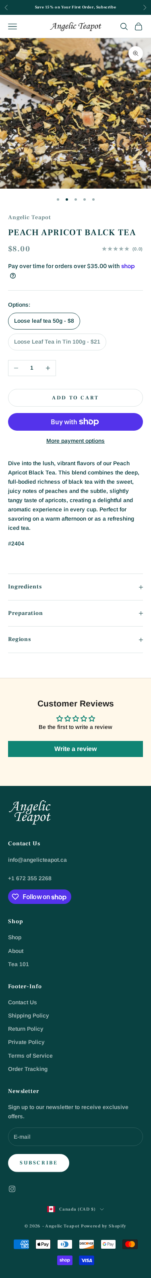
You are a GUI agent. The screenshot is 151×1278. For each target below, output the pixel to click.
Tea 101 (18, 964)
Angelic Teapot (29, 217)
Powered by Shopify (103, 1226)
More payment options (75, 441)
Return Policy (25, 1029)
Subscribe (39, 1163)
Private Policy (26, 1042)
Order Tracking (28, 1069)
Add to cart (75, 398)
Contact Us (22, 1002)
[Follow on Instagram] (12, 1189)
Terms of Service (30, 1055)
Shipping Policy (28, 1015)
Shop (14, 937)
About (15, 951)
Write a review (75, 748)
